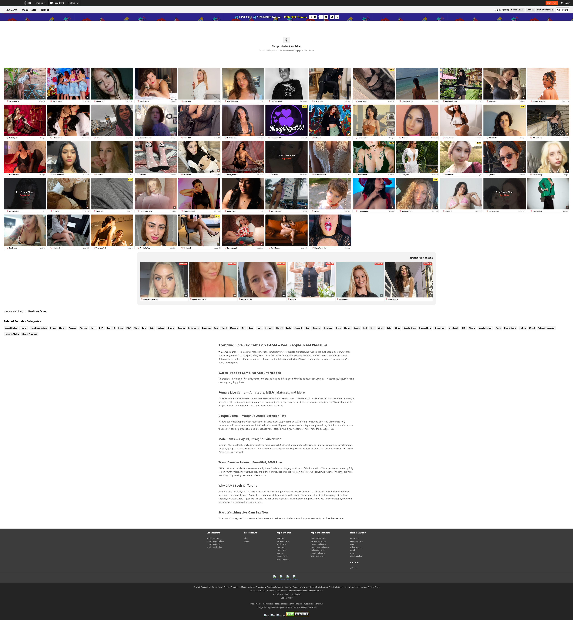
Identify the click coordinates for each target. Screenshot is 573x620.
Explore (71, 2)
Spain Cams (281, 550)
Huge (250, 328)
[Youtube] (295, 577)
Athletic (83, 328)
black (338, 328)
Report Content (356, 541)
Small (224, 328)
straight (298, 328)
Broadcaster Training (215, 541)
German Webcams (318, 541)
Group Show (440, 328)
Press (246, 541)
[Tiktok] (275, 577)
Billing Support (356, 547)
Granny (171, 328)
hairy (259, 328)
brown (357, 328)
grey (372, 328)
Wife (136, 328)
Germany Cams (283, 541)
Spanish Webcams (318, 544)
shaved (279, 328)
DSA (352, 553)
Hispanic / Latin (12, 334)
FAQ (352, 544)
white (380, 328)
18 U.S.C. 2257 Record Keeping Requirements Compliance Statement (278, 590)
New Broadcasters (545, 10)
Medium (234, 328)
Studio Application (214, 547)
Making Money (213, 538)
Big (243, 328)
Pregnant (206, 328)
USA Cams (281, 538)
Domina (181, 328)
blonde (347, 328)
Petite (53, 328)
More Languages (318, 556)
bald (389, 328)
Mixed (532, 328)
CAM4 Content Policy (371, 587)
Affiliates (354, 568)
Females (39, 2)
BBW (101, 328)
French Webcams (318, 553)
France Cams (282, 556)
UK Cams (280, 553)
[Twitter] (288, 577)
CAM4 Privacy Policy (220, 587)
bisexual (316, 328)
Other (397, 328)
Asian (498, 328)
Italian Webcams (317, 550)
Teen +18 (111, 328)
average (268, 328)
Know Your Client (316, 590)
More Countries (283, 559)
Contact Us (354, 538)
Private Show (425, 328)
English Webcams (318, 538)
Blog (246, 538)
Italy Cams (281, 547)
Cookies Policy (356, 556)
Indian (523, 328)
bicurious (328, 328)
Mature (161, 328)
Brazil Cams (281, 544)
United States (517, 10)
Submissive (193, 328)
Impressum (355, 587)
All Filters (562, 9)
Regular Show (409, 328)
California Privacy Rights (277, 587)
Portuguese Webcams (320, 547)
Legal (352, 550)
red (365, 328)
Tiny (216, 328)
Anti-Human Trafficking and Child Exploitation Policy (327, 587)
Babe (120, 328)
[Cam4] (10, 3)
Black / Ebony (510, 328)
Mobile (472, 328)
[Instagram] (282, 577)
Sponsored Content (421, 257)
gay (307, 328)
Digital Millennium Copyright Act (286, 594)
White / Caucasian (546, 328)
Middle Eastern (485, 328)
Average (72, 328)
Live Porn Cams (37, 311)
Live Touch (453, 328)
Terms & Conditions (202, 587)
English (530, 10)
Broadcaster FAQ (214, 544)
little (288, 328)
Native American (29, 334)
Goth (152, 328)
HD (463, 328)
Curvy (93, 328)
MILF (128, 328)
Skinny (62, 328)
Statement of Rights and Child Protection (247, 587)
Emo (144, 328)
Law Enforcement (296, 587)
